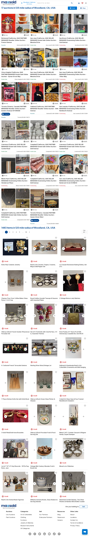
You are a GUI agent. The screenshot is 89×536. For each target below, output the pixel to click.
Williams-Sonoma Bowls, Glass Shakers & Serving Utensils (43, 500)
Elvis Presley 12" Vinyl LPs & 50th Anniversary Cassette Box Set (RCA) (71, 332)
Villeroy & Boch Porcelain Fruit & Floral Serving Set (42, 433)
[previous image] (5, 248)
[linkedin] (44, 534)
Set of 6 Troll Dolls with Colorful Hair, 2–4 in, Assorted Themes (43, 332)
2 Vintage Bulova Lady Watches (69, 298)
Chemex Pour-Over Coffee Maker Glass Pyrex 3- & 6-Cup (14, 299)
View (84, 230)
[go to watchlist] (82, 3)
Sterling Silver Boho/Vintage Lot (40, 365)
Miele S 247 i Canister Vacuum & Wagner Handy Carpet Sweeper (72, 433)
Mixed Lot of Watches (66, 466)
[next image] (25, 248)
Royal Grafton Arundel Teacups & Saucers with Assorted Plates (44, 299)
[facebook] (35, 534)
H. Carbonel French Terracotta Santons (14, 365)
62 (26, 232)
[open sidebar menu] (86, 3)
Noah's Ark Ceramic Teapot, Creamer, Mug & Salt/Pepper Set (43, 265)
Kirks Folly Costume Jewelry (10, 265)
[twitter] (40, 534)
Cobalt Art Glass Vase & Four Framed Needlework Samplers (71, 400)
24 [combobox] (84, 232)
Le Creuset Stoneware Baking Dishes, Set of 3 (73, 265)
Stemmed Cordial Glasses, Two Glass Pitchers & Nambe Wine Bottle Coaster (72, 500)
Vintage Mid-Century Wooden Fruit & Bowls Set (42, 467)
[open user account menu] (79, 3)
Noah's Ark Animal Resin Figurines (12, 500)
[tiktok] (54, 534)
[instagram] (30, 534)
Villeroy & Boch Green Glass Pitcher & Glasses (42, 400)
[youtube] (49, 534)
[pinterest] (59, 534)
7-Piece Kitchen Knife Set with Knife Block (15, 399)
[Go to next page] (29, 232)
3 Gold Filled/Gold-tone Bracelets (12, 432)
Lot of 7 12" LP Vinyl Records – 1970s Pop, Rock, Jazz (15, 467)
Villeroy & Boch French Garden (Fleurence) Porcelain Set (15, 332)
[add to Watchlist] (27, 238)
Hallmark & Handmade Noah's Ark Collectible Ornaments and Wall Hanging (72, 366)
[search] (72, 3)
